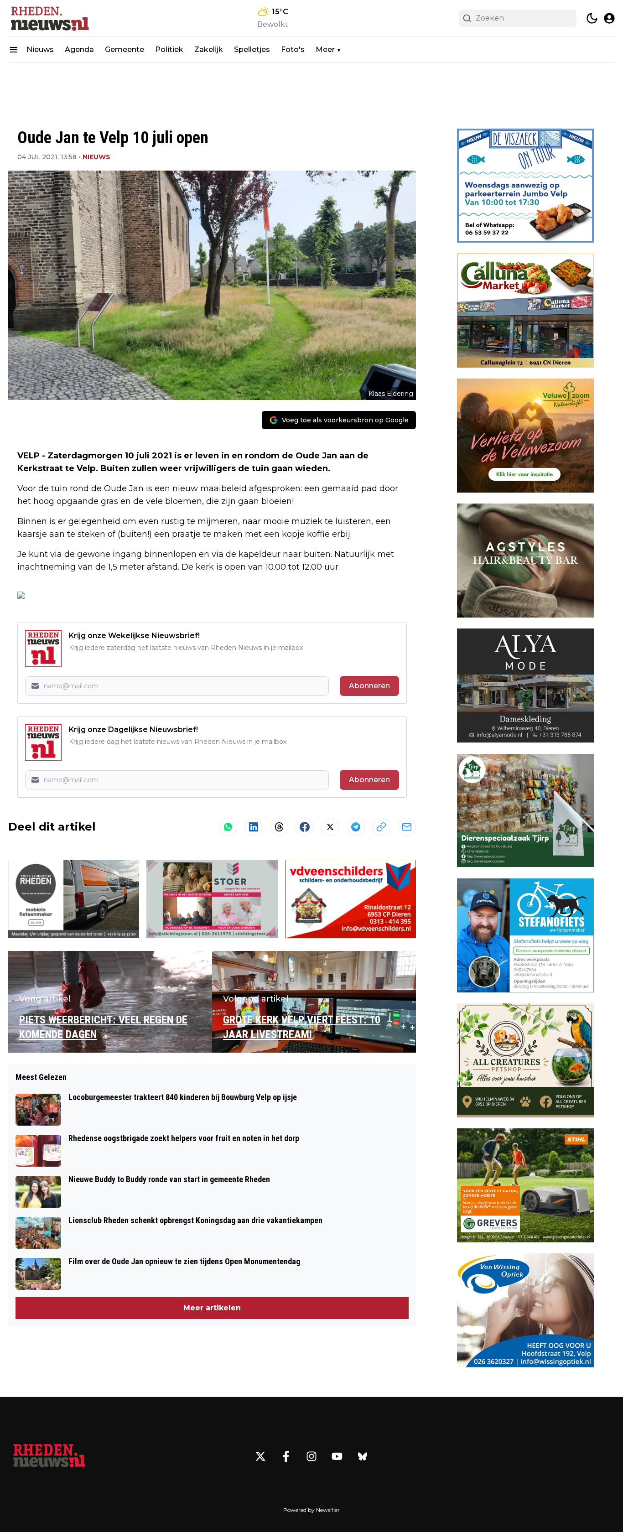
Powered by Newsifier (311, 1509)
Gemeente (124, 49)
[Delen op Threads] (279, 827)
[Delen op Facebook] (305, 827)
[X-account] (260, 1456)
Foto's (293, 49)
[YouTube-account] (337, 1456)
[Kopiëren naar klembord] (381, 827)
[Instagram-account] (311, 1456)
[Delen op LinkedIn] (253, 827)
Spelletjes (252, 49)
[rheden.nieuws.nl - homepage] (49, 18)
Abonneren (369, 685)
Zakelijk (208, 49)
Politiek (169, 49)
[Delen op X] (330, 827)
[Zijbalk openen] (13, 49)
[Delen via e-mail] (407, 827)
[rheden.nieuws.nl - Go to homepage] (49, 1456)
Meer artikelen (212, 1307)
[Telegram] (356, 827)
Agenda (79, 49)
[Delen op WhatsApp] (228, 827)
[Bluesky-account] (362, 1456)
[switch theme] (592, 18)
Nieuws (40, 49)
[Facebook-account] (285, 1456)
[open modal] (609, 18)
